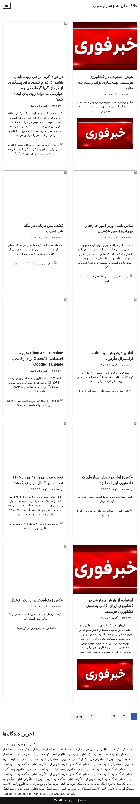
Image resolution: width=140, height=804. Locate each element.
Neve (82, 800)
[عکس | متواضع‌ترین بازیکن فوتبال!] (35, 569)
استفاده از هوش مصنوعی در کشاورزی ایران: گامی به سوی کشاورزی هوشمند (109, 606)
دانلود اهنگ (80, 754)
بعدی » (78, 716)
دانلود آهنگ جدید (100, 774)
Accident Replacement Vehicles (24, 793)
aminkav (126, 94)
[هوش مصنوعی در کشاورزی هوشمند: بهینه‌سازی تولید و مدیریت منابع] (105, 46)
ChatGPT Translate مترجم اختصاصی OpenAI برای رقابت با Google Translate (37, 358)
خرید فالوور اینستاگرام (74, 749)
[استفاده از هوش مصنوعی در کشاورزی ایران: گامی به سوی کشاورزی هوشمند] (105, 569)
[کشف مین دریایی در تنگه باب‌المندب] (35, 194)
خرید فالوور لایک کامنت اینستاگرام (99, 788)
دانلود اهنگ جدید (49, 749)
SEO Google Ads (58, 793)
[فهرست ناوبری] (7, 6)
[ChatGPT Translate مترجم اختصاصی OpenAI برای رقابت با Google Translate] (35, 322)
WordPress (61, 800)
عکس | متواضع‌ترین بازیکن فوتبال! (36, 600)
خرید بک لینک (124, 749)
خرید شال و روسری (102, 749)
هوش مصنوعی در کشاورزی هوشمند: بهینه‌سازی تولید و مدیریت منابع (105, 82)
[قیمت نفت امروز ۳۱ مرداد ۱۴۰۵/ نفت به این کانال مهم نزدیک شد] (35, 446)
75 (91, 716)
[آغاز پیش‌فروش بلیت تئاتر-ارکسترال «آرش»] (105, 322)
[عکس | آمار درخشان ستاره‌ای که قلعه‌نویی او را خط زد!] (105, 446)
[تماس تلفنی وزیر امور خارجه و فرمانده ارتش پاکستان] (105, 194)
